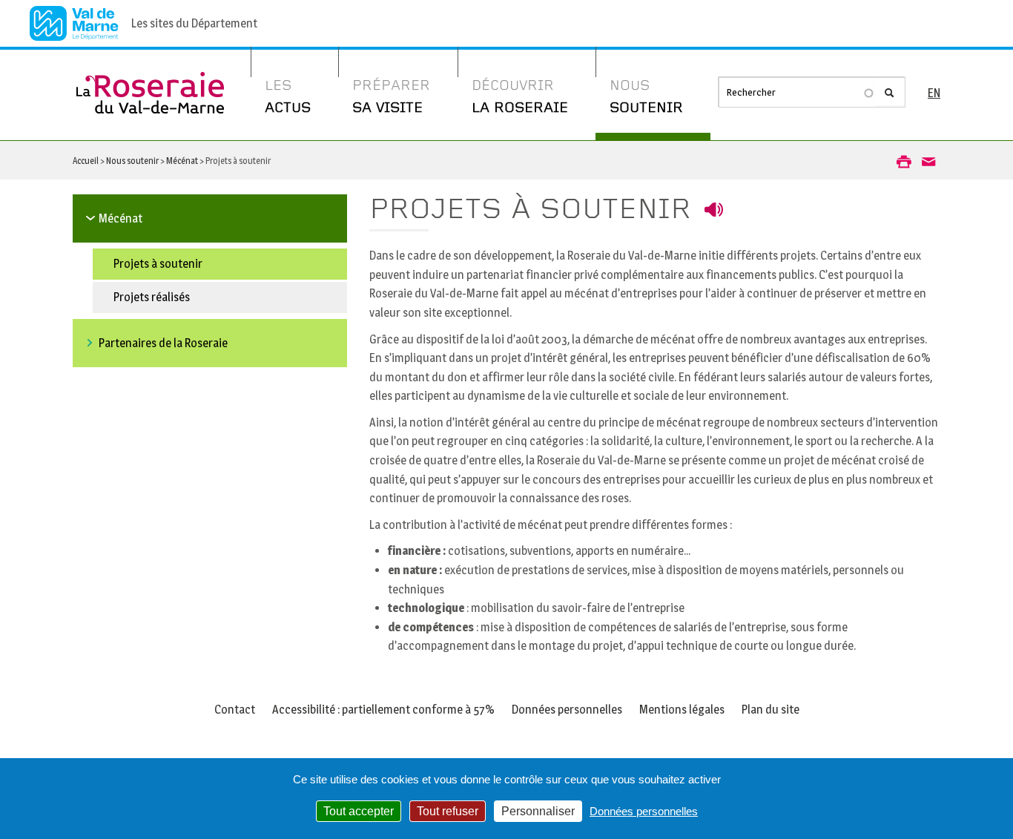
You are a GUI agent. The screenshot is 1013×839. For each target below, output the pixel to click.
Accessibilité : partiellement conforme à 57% (383, 710)
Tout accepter (358, 811)
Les (288, 96)
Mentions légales (682, 710)
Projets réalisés (151, 297)
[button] (904, 161)
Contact (234, 710)
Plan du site (770, 710)
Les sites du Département (194, 23)
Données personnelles (567, 710)
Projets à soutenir (157, 264)
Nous (646, 96)
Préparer (391, 96)
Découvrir (520, 96)
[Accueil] (150, 81)
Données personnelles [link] (644, 811)
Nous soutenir (132, 160)
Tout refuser (447, 811)
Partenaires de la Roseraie (163, 343)
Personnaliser (538, 811)
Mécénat (182, 160)
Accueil (86, 160)
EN (934, 93)
